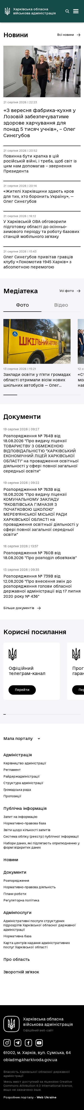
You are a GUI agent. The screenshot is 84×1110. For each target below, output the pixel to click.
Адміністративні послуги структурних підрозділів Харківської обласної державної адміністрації (39, 925)
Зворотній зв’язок (21, 972)
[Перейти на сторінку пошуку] (67, 11)
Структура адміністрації (23, 783)
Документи (14, 872)
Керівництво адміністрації (24, 763)
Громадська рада (17, 789)
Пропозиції (12, 796)
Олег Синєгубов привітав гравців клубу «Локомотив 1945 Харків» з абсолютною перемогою (38, 262)
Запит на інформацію (20, 817)
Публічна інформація (25, 808)
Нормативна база (17, 936)
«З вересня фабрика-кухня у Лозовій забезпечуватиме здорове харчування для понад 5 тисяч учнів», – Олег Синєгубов (39, 123)
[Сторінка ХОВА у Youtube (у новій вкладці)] (39, 1042)
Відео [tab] (61, 305)
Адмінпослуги (17, 912)
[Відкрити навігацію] (76, 11)
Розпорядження (16, 880)
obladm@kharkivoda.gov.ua (30, 1060)
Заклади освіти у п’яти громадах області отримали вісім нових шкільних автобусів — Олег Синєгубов (37, 380)
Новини (10, 860)
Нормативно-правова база (24, 823)
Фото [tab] (22, 305)
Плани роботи (14, 894)
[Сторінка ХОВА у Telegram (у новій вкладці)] (17, 1042)
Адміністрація (17, 755)
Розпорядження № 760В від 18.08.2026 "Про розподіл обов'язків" (40, 555)
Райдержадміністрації (21, 776)
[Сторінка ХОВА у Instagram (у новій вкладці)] (7, 1042)
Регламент (12, 770)
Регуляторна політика (21, 900)
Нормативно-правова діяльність (29, 887)
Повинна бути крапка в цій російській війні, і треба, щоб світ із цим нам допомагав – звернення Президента (40, 163)
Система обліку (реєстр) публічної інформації (41, 836)
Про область (16, 959)
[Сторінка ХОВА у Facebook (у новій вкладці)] (28, 1042)
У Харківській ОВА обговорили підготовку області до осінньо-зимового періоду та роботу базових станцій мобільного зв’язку (41, 229)
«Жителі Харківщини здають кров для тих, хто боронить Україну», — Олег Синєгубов (38, 196)
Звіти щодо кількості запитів (26, 830)
